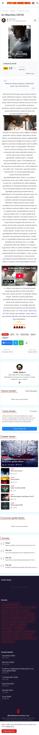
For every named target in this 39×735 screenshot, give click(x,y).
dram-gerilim (30, 614)
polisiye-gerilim (19, 628)
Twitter (15, 342)
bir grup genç (25, 611)
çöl (35, 638)
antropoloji (5, 611)
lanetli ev (31, 621)
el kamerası (5, 618)
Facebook (8, 343)
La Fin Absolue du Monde (10, 607)
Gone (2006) (6, 696)
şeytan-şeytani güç (8, 642)
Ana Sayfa (5, 11)
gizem (33, 334)
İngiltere (12, 11)
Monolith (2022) (7, 690)
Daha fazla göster (31, 391)
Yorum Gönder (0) (19, 429)
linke (14, 319)
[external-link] (20, 382)
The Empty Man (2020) (10, 677)
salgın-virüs (5, 635)
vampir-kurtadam (26, 635)
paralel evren (22, 624)
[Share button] (26, 342)
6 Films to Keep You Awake (10, 604)
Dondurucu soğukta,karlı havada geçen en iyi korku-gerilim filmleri (17, 670)
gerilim (26, 618)
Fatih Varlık (18, 372)
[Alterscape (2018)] (5, 505)
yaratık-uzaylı (6, 638)
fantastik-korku (16, 618)
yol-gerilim (16, 638)
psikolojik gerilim (29, 631)
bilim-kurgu (24, 334)
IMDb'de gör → (31, 73)
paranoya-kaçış (7, 628)
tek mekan (15, 635)
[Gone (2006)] (5, 480)
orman (4, 624)
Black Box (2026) (8, 662)
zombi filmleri (27, 638)
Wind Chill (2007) (8, 684)
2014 (12, 334)
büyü (11, 614)
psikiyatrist (18, 631)
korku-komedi (13, 621)
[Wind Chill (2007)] (5, 471)
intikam (4, 621)
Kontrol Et (9, 726)
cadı (17, 614)
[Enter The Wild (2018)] (5, 488)
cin (22, 614)
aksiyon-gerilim (31, 607)
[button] (33, 3)
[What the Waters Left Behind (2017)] (5, 497)
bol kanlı (4, 614)
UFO (21, 607)
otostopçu (12, 624)
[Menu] (3, 3)
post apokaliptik (7, 631)
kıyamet (23, 621)
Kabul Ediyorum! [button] (9, 731)
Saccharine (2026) (8, 656)
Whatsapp (21, 342)
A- (17, 334)
